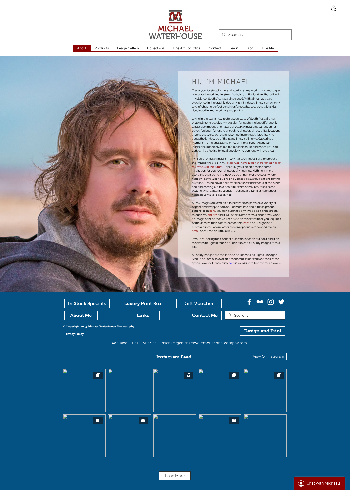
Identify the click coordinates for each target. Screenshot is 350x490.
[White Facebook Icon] (249, 302)
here (232, 263)
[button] (334, 8)
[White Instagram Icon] (270, 302)
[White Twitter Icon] (281, 302)
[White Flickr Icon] (260, 302)
